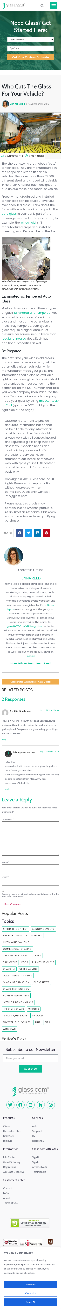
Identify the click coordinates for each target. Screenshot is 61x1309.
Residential (38, 1140)
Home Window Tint (16, 995)
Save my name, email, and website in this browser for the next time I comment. (30, 895)
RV (33, 1135)
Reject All (30, 1302)
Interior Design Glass (18, 1002)
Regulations (9, 1167)
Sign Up (36, 1157)
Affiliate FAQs (39, 1167)
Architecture (12, 935)
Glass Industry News (17, 975)
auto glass (9, 214)
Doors (36, 955)
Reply (4, 739)
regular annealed (14, 339)
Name (5, 862)
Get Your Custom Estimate (30, 57)
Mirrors (33, 1009)
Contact (7, 1188)
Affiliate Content (15, 929)
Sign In (35, 1162)
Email (5, 877)
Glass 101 (9, 969)
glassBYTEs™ (14, 626)
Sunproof (37, 1131)
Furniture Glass (43, 962)
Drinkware (10, 962)
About (6, 1198)
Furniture (7, 1140)
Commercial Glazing (17, 949)
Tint (38, 1022)
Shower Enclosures (17, 1022)
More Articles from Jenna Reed (30, 663)
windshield (28, 223)
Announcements (43, 929)
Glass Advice (28, 969)
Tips (47, 1022)
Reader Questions (15, 1015)
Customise (30, 1293)
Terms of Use (10, 1203)
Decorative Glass (15, 955)
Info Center (9, 1157)
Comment (8, 819)
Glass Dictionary (11, 1162)
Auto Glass (34, 935)
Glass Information (16, 982)
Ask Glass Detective (14, 1171)
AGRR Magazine (32, 626)
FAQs (24, 962)
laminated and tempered (32, 313)
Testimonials (39, 1171)
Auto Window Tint (16, 942)
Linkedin (30, 656)
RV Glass (38, 1015)
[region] (30, 1278)
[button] (53, 5)
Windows (9, 1029)
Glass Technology (16, 989)
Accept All (30, 1284)
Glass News (41, 982)
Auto (34, 1126)
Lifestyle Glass (13, 1009)
